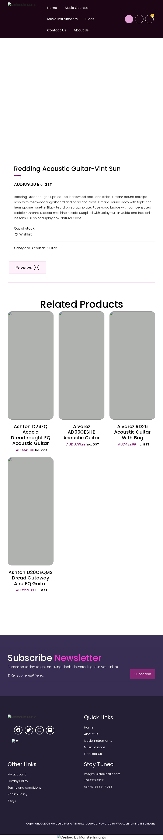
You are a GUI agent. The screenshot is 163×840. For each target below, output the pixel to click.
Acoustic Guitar (44, 248)
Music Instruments (62, 19)
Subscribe (143, 674)
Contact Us (56, 30)
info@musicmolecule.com (102, 774)
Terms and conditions (24, 787)
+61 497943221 (94, 780)
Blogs (89, 19)
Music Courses (77, 7)
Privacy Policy (18, 781)
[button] (23, 234)
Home (52, 7)
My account (17, 774)
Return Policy (17, 794)
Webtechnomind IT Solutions (135, 824)
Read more (31, 357)
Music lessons (94, 747)
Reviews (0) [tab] (27, 268)
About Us (81, 30)
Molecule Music (61, 824)
